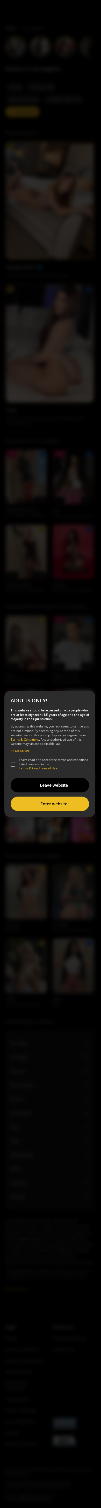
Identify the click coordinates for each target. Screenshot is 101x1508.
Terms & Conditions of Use (38, 768)
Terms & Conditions (25, 739)
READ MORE (20, 751)
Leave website (54, 785)
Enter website (53, 804)
